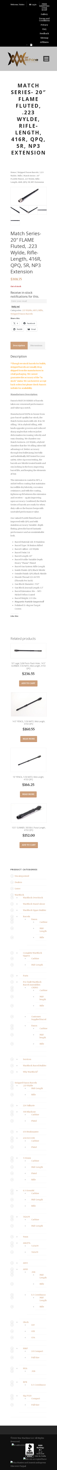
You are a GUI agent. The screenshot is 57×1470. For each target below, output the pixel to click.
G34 (33, 1337)
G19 (33, 1331)
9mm (25, 1236)
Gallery (44, 14)
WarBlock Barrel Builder (34, 1065)
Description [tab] (19, 345)
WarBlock (19, 895)
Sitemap (44, 38)
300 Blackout (29, 1112)
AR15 (35, 310)
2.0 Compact (37, 1351)
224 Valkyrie (29, 1105)
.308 (33, 1272)
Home (13, 172)
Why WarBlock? (30, 1072)
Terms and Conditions (44, 19)
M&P (25, 1348)
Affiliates (44, 42)
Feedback (44, 33)
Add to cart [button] (28, 683)
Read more (29, 739)
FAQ (44, 29)
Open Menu (46, 58)
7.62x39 (26, 1217)
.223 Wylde (27, 310)
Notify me (15, 307)
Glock (26, 1322)
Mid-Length (37, 965)
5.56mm (27, 1158)
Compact (35, 1398)
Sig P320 (27, 1395)
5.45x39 (34, 1246)
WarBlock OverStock (33, 897)
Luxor (17, 888)
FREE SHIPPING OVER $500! (44, 7)
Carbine (43, 922)
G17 (33, 1325)
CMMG (34, 987)
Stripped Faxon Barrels (28, 172)
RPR (25, 1382)
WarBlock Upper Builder (34, 910)
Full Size (35, 1357)
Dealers (18, 882)
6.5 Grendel (28, 1190)
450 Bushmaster (31, 1131)
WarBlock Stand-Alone (34, 904)
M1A (25, 1368)
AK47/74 (26, 1243)
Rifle (20, 176)
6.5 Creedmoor (38, 1295)
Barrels (26, 916)
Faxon (34, 919)
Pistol (34, 1121)
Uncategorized (22, 876)
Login (33, 4)
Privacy (44, 25)
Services (27, 1059)
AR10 (25, 1269)
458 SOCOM (29, 1138)
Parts (25, 975)
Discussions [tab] (36, 345)
